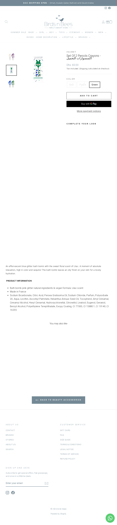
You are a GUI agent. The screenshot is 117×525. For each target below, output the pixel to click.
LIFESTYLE (68, 37)
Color (70, 79)
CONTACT (10, 430)
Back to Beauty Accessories (60, 400)
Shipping (83, 68)
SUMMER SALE (18, 32)
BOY (52, 32)
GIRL (42, 32)
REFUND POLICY (67, 459)
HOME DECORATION (47, 37)
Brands (83, 37)
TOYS (62, 32)
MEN (101, 32)
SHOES (30, 37)
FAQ (62, 435)
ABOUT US (11, 444)
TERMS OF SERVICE (69, 454)
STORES (10, 440)
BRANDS (10, 435)
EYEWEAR (75, 32)
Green (95, 84)
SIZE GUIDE (65, 440)
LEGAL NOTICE (67, 449)
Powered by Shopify (58, 514)
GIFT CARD (65, 430)
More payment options (89, 111)
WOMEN (89, 32)
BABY (32, 32)
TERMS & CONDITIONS (70, 444)
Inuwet (71, 52)
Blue (71, 84)
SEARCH (10, 449)
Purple (82, 84)
